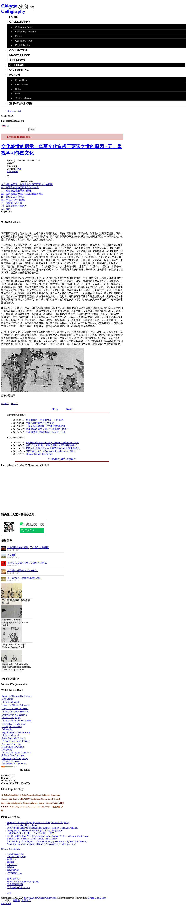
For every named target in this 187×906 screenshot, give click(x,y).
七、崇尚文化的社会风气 (14, 206)
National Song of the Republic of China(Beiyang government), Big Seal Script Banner (47, 841)
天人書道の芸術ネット (18, 887)
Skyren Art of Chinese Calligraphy (23, 881)
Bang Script (55, 795)
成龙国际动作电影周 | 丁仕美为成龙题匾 (28, 547)
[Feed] (7, 767)
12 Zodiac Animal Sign (9, 795)
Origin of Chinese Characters (15, 708)
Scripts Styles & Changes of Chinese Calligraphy (14, 716)
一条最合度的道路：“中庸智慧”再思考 (45, 426)
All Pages (5, 209)
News (18, 169)
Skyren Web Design (97, 897)
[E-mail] (8, 176)
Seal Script (45, 807)
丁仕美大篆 (55, 807)
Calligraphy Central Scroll (42, 799)
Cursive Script (51, 803)
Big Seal (13, 799)
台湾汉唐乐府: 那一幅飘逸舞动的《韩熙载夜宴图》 (52, 445)
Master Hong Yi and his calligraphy (23, 825)
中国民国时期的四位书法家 (40, 423)
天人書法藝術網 (15, 884)
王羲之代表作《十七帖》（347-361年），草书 (30, 833)
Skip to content (14, 111)
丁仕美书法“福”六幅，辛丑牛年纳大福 (27, 563)
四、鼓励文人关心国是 (13, 196)
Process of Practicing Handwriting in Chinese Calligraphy (13, 747)
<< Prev (5, 403)
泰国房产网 (13, 870)
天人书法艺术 (14, 878)
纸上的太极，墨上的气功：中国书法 (44, 420)
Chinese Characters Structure (15, 711)
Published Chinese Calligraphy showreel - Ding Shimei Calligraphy (38, 822)
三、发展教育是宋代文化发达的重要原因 (22, 193)
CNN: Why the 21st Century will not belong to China (50, 451)
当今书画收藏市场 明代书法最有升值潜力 (47, 429)
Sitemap (10, 862)
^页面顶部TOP (14, 873)
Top (9, 893)
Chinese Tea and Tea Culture (39, 454)
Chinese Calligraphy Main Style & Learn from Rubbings (16, 753)
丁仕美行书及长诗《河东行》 (22, 570)
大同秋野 (12, 555)
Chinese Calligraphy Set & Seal (16, 720)
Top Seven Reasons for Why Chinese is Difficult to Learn (52, 442)
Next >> (14, 403)
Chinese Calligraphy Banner (33, 803)
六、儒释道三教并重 (11, 203)
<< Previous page (56, 459)
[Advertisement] (32, 489)
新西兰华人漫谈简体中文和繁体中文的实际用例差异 (53, 448)
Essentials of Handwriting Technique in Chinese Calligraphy (13, 726)
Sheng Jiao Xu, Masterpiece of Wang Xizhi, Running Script (34, 830)
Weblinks (11, 859)
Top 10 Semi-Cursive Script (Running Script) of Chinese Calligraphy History (42, 827)
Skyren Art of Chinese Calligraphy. (40, 897)
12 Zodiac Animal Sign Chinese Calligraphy (35, 795)
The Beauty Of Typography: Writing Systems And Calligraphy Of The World (15, 761)
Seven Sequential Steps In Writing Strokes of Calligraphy (16, 739)
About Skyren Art (15, 854)
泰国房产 (26, 900)
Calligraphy (24, 799)
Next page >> (70, 459)
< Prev (54, 409)
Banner (4, 799)
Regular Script (21, 807)
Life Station (12, 171)
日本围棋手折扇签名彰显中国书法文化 (46, 432)
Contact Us (12, 864)
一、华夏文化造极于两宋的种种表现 (20, 187)
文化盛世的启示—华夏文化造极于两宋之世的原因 (27, 184)
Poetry (12, 807)
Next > (69, 409)
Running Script (33, 807)
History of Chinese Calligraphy (16, 705)
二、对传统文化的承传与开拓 (16, 190)
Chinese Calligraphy (11, 702)
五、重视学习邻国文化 (13, 200)
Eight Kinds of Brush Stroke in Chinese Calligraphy (16, 733)
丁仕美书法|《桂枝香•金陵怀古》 (24, 578)
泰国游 (10, 867)
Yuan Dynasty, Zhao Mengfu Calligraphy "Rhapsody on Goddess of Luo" (41, 844)
